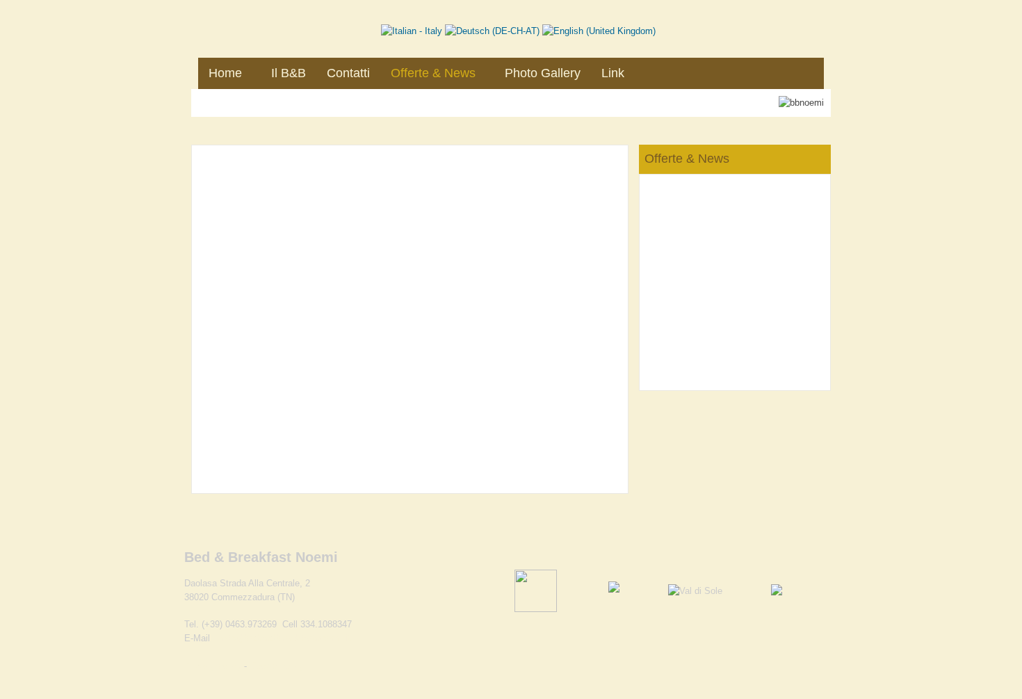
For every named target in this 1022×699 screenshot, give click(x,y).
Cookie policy (277, 666)
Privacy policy (214, 666)
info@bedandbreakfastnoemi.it (284, 638)
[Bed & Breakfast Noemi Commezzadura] (302, 26)
